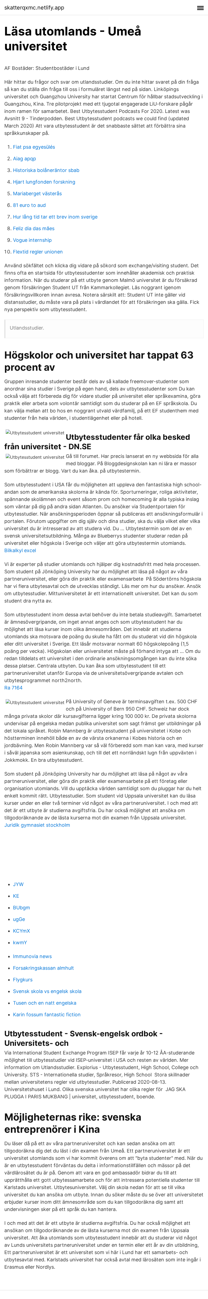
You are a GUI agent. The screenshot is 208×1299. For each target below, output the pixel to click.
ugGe (19, 919)
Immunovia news (32, 956)
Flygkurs (22, 979)
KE (16, 896)
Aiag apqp (24, 158)
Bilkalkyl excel (20, 550)
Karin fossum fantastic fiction (47, 1014)
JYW (18, 884)
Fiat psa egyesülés (34, 147)
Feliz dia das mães (33, 228)
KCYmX (21, 931)
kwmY (20, 942)
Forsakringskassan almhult (43, 968)
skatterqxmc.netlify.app (34, 7)
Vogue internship (32, 240)
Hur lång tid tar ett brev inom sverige (55, 217)
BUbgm (21, 907)
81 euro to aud (29, 205)
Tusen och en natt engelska (44, 1003)
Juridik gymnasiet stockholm (37, 825)
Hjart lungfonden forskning (44, 182)
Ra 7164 (13, 688)
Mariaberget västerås (37, 193)
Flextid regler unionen (38, 252)
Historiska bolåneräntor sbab (46, 170)
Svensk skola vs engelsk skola (47, 991)
